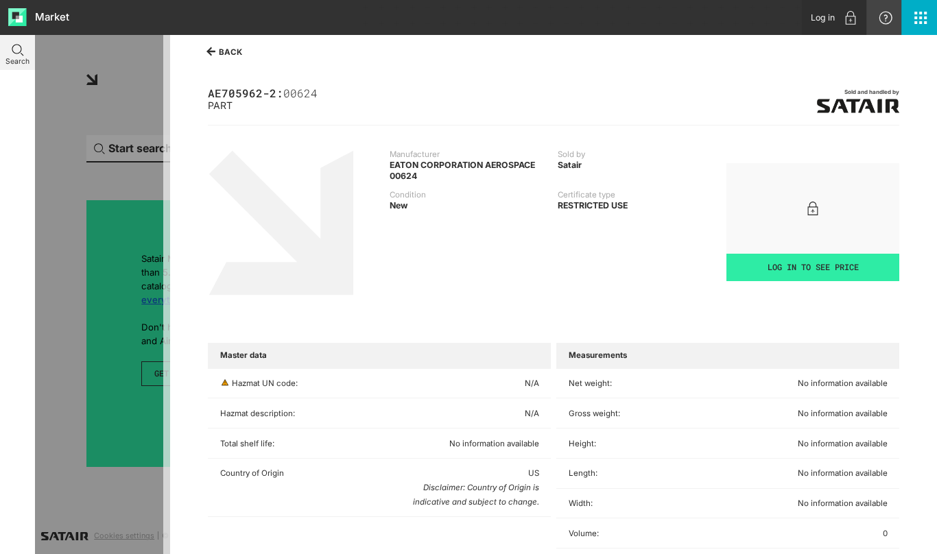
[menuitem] (834, 17)
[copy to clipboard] (323, 92)
